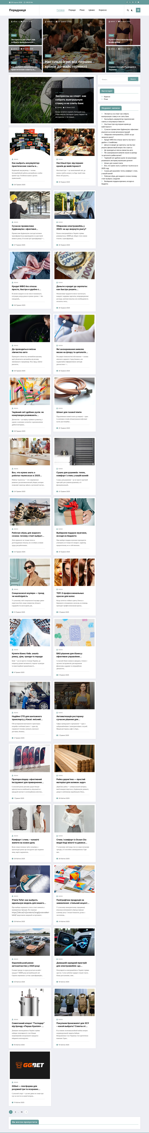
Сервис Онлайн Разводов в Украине (122, 68)
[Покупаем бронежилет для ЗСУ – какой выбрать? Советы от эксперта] (74, 1002)
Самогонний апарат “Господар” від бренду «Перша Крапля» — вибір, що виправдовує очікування (28, 1025)
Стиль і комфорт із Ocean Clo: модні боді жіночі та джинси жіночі (71, 841)
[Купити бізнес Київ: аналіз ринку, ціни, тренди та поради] (30, 632)
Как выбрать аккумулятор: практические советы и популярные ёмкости (24, 68)
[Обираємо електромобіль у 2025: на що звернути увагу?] (74, 205)
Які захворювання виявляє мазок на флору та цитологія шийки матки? (71, 351)
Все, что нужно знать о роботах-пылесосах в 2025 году (26, 474)
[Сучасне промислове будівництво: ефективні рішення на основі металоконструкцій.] (30, 205)
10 (22, 1112)
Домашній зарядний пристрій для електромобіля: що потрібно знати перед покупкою (72, 964)
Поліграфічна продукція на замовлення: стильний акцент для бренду (71, 902)
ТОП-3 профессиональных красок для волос (70, 594)
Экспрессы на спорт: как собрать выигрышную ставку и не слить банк (23, 40)
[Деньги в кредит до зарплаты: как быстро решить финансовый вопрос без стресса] (74, 265)
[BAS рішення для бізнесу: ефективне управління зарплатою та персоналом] (74, 632)
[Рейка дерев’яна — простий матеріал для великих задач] (74, 758)
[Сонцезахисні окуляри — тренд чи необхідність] (30, 572)
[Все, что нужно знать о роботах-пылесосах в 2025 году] (30, 451)
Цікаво (92, 10)
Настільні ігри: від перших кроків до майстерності (68, 64)
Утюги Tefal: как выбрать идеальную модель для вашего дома (28, 902)
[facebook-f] (127, 2)
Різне (82, 10)
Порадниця (17, 10)
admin (14, 21)
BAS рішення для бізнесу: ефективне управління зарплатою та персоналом (70, 655)
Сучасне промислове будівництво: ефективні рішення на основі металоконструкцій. (24, 228)
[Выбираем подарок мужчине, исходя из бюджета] (74, 512)
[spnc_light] (132, 10)
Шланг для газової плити (68, 412)
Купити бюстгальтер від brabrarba (120, 40)
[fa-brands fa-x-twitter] (130, 2)
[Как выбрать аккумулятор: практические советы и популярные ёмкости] (30, 142)
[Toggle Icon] (138, 10)
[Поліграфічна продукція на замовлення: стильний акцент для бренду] (74, 879)
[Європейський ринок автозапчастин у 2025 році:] (30, 942)
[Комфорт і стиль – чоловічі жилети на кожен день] (30, 819)
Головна (60, 10)
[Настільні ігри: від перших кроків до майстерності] (74, 142)
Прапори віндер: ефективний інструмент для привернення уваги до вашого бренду (27, 781)
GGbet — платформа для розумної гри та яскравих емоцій (25, 1088)
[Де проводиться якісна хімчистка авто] (30, 328)
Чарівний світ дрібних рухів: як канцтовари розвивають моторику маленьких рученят (28, 414)
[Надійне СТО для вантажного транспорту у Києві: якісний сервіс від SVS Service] (30, 695)
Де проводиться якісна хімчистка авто (24, 350)
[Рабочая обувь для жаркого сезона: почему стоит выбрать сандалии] (30, 512)
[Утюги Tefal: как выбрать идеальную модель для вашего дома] (30, 879)
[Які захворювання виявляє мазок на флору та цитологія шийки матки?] (74, 328)
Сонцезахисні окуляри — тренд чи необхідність (28, 594)
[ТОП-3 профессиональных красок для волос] (74, 572)
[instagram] (135, 2)
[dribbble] (133, 2)
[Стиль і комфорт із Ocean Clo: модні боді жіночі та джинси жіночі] (74, 819)
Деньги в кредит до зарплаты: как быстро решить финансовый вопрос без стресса (72, 288)
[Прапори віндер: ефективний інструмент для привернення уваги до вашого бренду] (30, 758)
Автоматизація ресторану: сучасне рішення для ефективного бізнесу (70, 718)
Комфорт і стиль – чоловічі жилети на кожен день (25, 841)
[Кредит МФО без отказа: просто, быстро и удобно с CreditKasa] (30, 265)
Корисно (103, 10)
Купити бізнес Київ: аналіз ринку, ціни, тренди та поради (27, 655)
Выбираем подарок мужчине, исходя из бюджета (71, 534)
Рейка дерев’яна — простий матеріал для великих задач (71, 781)
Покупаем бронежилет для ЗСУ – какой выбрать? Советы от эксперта (72, 1025)
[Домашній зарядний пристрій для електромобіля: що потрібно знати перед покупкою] (74, 942)
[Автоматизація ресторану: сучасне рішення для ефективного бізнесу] (74, 695)
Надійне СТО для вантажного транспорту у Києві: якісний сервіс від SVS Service (27, 718)
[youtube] (138, 2)
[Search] (128, 10)
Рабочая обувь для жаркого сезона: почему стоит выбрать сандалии (27, 534)
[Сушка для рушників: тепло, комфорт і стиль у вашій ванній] (74, 451)
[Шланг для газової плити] (74, 391)
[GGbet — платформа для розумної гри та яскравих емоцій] (30, 1065)
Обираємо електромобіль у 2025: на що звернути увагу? (71, 227)
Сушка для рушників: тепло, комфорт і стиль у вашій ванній (72, 474)
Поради (72, 10)
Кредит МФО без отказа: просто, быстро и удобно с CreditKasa (25, 288)
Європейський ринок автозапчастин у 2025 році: (26, 964)
